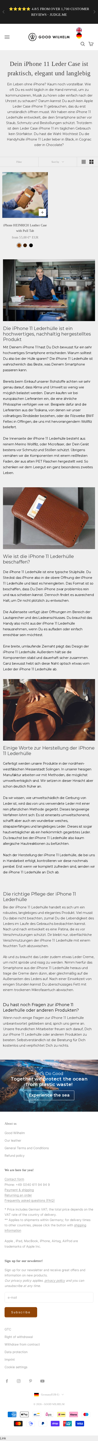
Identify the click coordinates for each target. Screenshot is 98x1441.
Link (3, 1438)
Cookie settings (16, 1367)
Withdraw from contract (22, 1344)
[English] (80, 30)
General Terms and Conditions (27, 1148)
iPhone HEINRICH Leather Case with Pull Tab (25, 228)
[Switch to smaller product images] (91, 162)
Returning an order (18, 1195)
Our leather (13, 1140)
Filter (19, 161)
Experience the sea (49, 1095)
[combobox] (80, 30)
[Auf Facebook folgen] (7, 1381)
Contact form (14, 1179)
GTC (8, 1329)
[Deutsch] (80, 35)
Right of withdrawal (19, 1337)
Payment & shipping (19, 1190)
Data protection (16, 1352)
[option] (80, 35)
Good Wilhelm (15, 1133)
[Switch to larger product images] (84, 162)
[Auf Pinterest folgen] (30, 1381)
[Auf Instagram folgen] (18, 1381)
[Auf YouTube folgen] (42, 1381)
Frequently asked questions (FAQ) (30, 1200)
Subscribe (21, 1312)
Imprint (10, 1359)
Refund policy (15, 1155)
